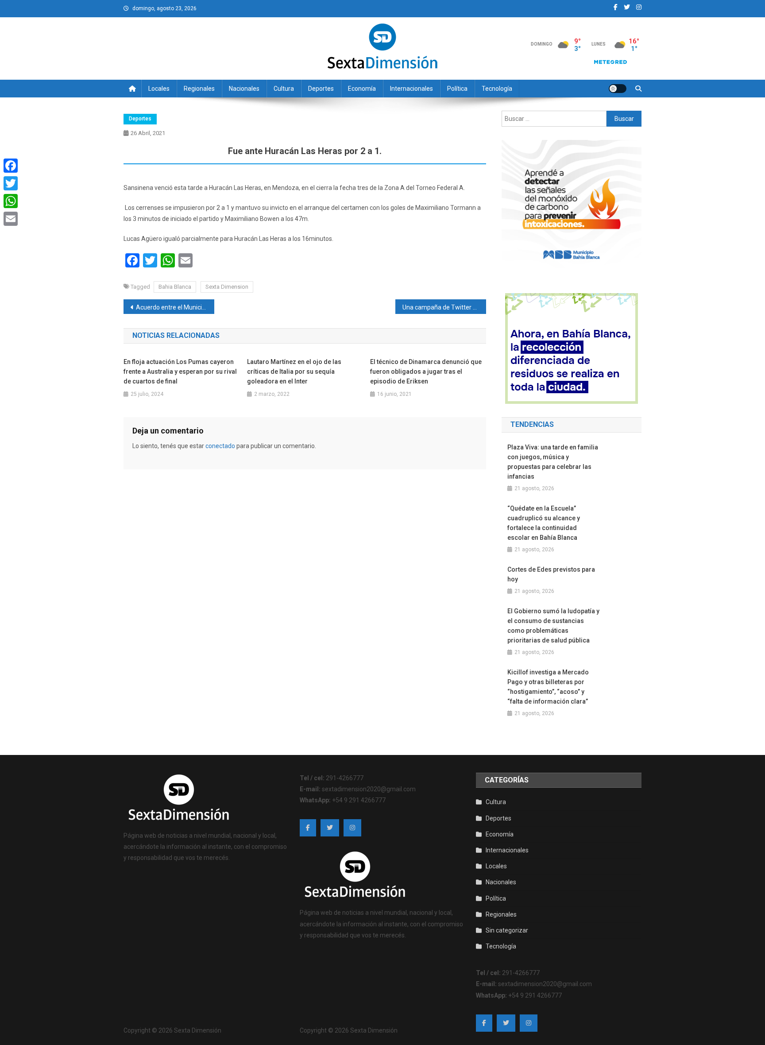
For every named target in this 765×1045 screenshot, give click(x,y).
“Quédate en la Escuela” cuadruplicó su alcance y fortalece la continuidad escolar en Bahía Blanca (543, 523)
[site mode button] (617, 88)
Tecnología (497, 88)
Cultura (284, 88)
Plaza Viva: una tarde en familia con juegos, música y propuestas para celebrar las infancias (552, 462)
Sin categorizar (507, 930)
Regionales (199, 88)
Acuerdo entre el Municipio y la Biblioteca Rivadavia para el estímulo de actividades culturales (175, 307)
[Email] (10, 219)
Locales (159, 88)
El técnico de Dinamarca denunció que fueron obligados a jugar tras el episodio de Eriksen (426, 371)
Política (457, 88)
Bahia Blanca (174, 286)
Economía (362, 88)
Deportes (321, 88)
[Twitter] (10, 183)
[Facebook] (10, 165)
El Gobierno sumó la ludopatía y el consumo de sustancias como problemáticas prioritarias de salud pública (553, 626)
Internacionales (411, 88)
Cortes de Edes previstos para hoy (551, 574)
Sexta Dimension (226, 286)
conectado (220, 445)
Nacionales (244, 88)
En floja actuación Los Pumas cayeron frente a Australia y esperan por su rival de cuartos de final (180, 371)
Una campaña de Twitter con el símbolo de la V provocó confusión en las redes (444, 307)
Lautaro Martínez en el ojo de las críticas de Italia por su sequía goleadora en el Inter (294, 371)
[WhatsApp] (10, 201)
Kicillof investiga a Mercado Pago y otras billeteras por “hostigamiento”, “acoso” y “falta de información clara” (548, 687)
